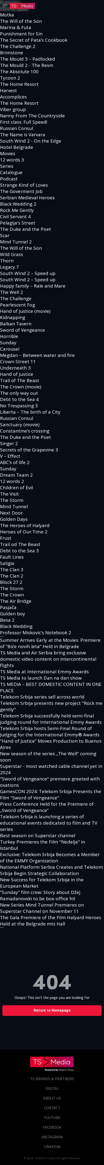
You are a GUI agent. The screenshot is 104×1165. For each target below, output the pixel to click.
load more (2, 636)
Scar (4, 235)
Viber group (13, 109)
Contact (52, 1108)
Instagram (52, 1137)
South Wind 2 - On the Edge (30, 141)
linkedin (52, 1146)
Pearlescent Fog (17, 305)
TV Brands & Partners (52, 1079)
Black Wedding (16, 626)
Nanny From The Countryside (32, 115)
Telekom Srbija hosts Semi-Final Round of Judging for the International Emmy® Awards (49, 731)
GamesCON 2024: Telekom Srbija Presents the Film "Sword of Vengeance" (50, 794)
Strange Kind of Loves (24, 185)
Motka (7, 15)
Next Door (11, 513)
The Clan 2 (11, 576)
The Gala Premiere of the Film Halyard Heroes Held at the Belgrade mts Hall (50, 920)
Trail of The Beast (19, 380)
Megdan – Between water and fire (37, 355)
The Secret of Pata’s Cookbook (33, 40)
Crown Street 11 (18, 361)
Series (6, 166)
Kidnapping (12, 317)
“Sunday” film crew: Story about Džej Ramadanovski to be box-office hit (40, 895)
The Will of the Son (21, 21)
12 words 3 (12, 160)
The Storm (11, 500)
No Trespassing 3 (19, 405)
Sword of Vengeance (22, 330)
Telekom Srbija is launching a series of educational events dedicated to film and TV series (48, 822)
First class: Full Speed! (23, 122)
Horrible (9, 336)
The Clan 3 (11, 569)
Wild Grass (11, 254)
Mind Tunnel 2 (16, 242)
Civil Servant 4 (15, 216)
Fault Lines (12, 557)
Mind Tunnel (14, 506)
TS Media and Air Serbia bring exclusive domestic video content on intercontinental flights (48, 659)
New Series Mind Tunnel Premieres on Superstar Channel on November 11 (42, 908)
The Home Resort (19, 84)
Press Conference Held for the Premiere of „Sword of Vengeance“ (47, 807)
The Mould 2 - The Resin (26, 65)
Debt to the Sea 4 (19, 399)
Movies (7, 153)
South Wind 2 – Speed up (27, 273)
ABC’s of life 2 (15, 462)
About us (52, 1098)
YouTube (52, 1117)
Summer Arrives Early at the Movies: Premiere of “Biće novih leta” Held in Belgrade (50, 643)
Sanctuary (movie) (19, 424)
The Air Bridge (15, 601)
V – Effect (10, 456)
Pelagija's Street (17, 223)
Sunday (8, 342)
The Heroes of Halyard (25, 525)
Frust (5, 538)
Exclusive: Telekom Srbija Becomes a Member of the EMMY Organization (50, 857)
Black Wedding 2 (18, 204)
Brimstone (11, 52)
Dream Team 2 (16, 475)
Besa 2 (7, 620)
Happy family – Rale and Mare (33, 286)
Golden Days (14, 519)
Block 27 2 (11, 582)
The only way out (19, 393)
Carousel (9, 349)
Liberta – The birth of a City (30, 412)
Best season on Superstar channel (37, 835)
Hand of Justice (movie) (25, 311)
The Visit (9, 494)
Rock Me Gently (17, 210)
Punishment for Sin (21, 34)
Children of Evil (16, 487)
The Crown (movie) (20, 387)
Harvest (8, 90)
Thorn (7, 260)
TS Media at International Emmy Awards (44, 671)
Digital (52, 1088)
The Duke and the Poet (25, 229)
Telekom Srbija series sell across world (42, 697)
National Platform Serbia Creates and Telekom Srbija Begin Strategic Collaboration (51, 870)
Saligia (7, 563)
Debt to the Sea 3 (19, 550)
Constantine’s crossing (24, 431)
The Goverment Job (21, 191)
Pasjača (8, 607)
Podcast (9, 179)
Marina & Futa (15, 27)
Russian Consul (16, 128)
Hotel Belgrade (16, 147)
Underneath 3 (15, 368)
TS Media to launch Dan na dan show (41, 678)
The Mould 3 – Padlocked (27, 59)
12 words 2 (12, 481)
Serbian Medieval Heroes (27, 197)
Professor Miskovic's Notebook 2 (35, 632)
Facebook (52, 1127)
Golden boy (12, 614)
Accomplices (13, 97)
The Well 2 (11, 292)
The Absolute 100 (19, 71)
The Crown (12, 595)
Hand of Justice (16, 374)
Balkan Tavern (15, 324)
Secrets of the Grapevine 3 (29, 450)
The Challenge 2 (17, 46)
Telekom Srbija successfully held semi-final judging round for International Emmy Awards (51, 719)
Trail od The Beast (20, 544)
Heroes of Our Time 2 (23, 532)
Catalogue (11, 172)
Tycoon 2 (10, 78)
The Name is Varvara (22, 134)
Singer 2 (9, 443)
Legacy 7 (9, 267)
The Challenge (15, 298)
